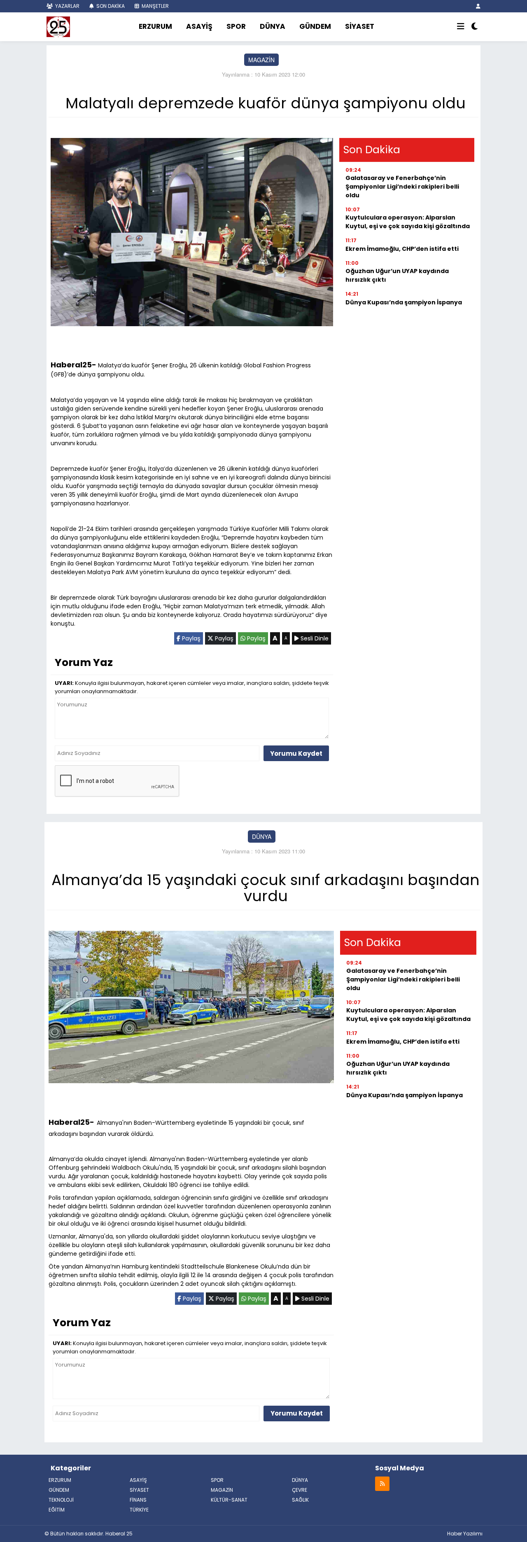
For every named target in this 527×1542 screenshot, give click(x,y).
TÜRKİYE (139, 1509)
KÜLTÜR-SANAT (229, 1499)
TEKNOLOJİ (61, 1499)
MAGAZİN (261, 60)
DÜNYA (272, 26)
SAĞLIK (300, 1499)
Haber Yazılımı (465, 1533)
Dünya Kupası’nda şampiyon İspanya (403, 302)
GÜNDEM (315, 26)
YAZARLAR (66, 5)
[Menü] (461, 27)
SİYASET (359, 26)
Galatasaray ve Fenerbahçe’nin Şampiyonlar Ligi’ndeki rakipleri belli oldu (402, 186)
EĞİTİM (57, 1509)
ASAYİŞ (199, 26)
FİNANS (138, 1499)
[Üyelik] (478, 5)
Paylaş (190, 638)
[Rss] (382, 1483)
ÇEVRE (299, 1489)
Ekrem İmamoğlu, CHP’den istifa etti (402, 249)
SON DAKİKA (110, 5)
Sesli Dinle (314, 638)
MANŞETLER (154, 5)
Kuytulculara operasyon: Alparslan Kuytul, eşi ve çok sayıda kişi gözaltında (407, 221)
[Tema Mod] (474, 26)
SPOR (236, 26)
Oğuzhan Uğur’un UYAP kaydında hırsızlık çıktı (397, 275)
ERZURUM (155, 26)
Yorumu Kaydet (296, 753)
